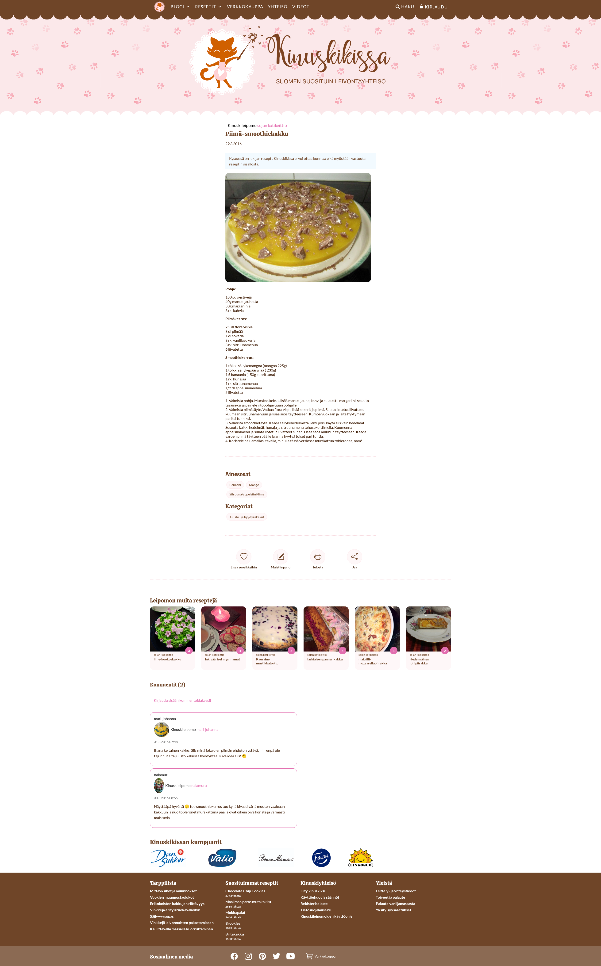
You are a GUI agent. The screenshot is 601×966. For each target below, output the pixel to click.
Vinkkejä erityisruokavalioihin (175, 910)
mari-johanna (207, 729)
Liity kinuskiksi (312, 891)
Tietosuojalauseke (315, 910)
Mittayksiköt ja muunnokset (173, 891)
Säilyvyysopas (162, 916)
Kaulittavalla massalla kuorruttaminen (181, 929)
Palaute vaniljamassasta (395, 903)
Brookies (232, 923)
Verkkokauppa (245, 6)
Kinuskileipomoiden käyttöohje (326, 916)
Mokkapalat (235, 912)
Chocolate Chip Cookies (245, 891)
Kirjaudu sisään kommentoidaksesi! (182, 700)
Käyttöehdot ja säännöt (319, 897)
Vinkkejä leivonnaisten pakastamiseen (182, 922)
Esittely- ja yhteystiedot (396, 891)
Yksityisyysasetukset (393, 910)
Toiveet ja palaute (390, 897)
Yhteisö (278, 6)
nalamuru (199, 785)
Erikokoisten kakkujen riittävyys (177, 903)
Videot (300, 6)
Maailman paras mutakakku (248, 901)
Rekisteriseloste (314, 903)
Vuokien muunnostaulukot (172, 897)
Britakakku (234, 934)
